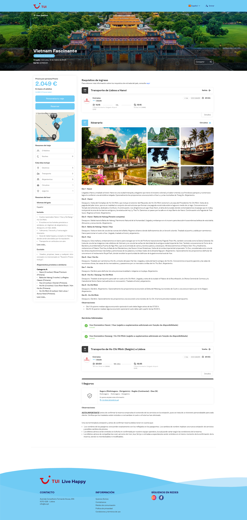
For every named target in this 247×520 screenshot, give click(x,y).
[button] (52, 116)
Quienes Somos (102, 499)
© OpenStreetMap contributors (46, 113)
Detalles (207, 115)
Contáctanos (101, 502)
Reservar (55, 106)
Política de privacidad (104, 508)
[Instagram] (153, 497)
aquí (148, 83)
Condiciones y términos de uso (108, 512)
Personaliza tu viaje (55, 98)
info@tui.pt (44, 504)
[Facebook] (161, 497)
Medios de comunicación (105, 505)
